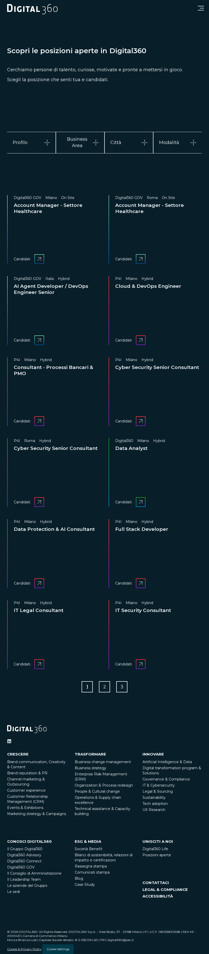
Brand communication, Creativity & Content (36, 764)
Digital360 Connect (24, 861)
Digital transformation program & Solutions (171, 770)
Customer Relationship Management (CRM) (27, 799)
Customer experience (26, 790)
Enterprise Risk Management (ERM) (101, 776)
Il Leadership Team (24, 879)
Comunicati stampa (92, 872)
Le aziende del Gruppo (27, 885)
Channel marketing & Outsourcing (26, 782)
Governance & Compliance (166, 779)
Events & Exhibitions (25, 807)
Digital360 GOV (21, 867)
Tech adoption (155, 803)
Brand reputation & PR (27, 773)
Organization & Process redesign (104, 785)
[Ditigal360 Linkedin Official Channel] (9, 741)
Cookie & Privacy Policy (24, 949)
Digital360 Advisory (24, 855)
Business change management (103, 762)
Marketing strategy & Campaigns (36, 813)
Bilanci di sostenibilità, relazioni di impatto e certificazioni (104, 857)
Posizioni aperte (156, 855)
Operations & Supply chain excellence (98, 800)
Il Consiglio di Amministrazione (34, 873)
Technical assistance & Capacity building (102, 811)
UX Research (153, 809)
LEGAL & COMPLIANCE (165, 889)
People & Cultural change (97, 791)
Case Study (85, 884)
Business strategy (90, 768)
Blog (79, 878)
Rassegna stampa (91, 866)
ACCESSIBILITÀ (157, 896)
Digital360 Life (155, 849)
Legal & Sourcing (157, 791)
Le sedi (13, 891)
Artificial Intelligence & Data (167, 762)
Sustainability (154, 797)
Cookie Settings (58, 949)
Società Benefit (88, 849)
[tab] (31, 142)
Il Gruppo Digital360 (25, 849)
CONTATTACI (155, 882)
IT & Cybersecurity (158, 785)
